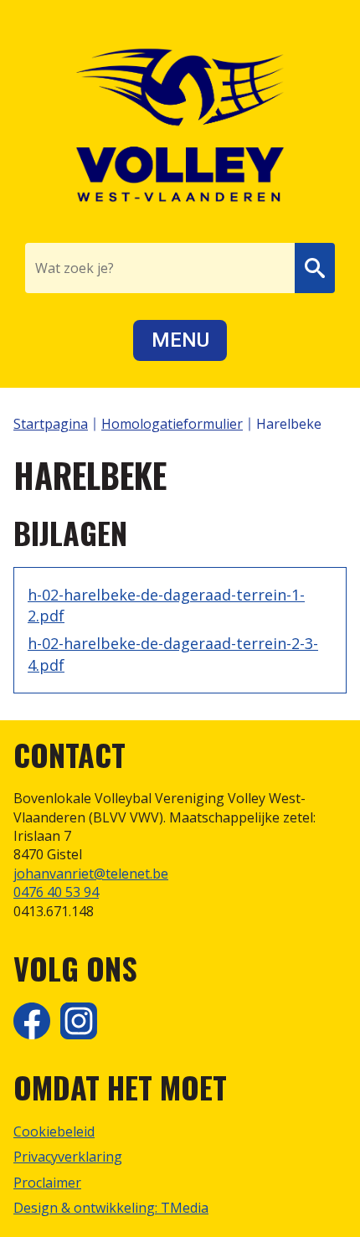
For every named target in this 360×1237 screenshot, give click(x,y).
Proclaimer (47, 1182)
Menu (180, 340)
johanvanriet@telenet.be (90, 873)
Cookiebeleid (54, 1131)
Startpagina (50, 424)
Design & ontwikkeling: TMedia (110, 1207)
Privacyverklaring (67, 1156)
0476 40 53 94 (56, 892)
